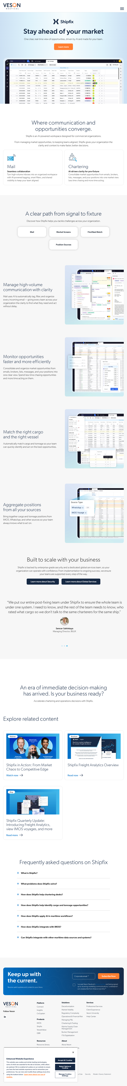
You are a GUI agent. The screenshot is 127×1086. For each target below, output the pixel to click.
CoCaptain (41, 1013)
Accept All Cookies (65, 1060)
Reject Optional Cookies (65, 1067)
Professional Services (94, 1006)
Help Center (91, 1016)
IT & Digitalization (68, 1035)
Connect (40, 1006)
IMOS (39, 1023)
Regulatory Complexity (70, 1013)
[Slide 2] (64, 646)
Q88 (38, 1033)
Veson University (92, 1013)
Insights (40, 1010)
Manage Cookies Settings (65, 1075)
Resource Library (43, 1044)
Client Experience (93, 1009)
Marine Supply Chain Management (70, 1027)
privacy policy (100, 984)
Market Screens (63, 232)
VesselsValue (41, 1029)
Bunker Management (70, 1032)
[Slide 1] (62, 646)
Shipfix (39, 1026)
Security (88, 1074)
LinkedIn (5, 1017)
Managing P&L (67, 1019)
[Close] (73, 1052)
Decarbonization (68, 1006)
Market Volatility (68, 1009)
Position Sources (63, 244)
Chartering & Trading (70, 1023)
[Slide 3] (67, 646)
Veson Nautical (11, 6)
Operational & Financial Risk (72, 1016)
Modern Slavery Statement (102, 1074)
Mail (32, 232)
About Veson (66, 1044)
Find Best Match (95, 232)
